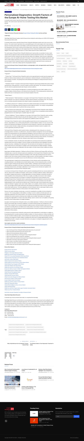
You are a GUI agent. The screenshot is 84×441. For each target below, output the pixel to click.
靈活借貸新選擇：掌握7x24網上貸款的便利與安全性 (67, 20)
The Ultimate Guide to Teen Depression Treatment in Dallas (41, 344)
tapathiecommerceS (25, 389)
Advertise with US (43, 1)
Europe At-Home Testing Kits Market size (16, 324)
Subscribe (76, 416)
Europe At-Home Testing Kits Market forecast (35, 327)
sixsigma (23, 372)
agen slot (63, 71)
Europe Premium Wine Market (11, 249)
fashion (58, 53)
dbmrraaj (14, 352)
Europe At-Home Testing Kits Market (31, 33)
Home (17, 5)
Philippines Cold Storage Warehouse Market (13, 252)
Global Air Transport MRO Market (11, 273)
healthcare (59, 61)
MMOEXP (58, 66)
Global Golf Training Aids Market (11, 283)
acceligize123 (7, 389)
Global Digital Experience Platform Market (13, 270)
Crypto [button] (37, 5)
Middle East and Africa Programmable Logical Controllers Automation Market (20, 288)
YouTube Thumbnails (61, 58)
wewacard (59, 17)
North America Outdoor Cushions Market (13, 278)
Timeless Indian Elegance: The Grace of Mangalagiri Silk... (29, 387)
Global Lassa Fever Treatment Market (12, 289)
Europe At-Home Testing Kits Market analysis (37, 332)
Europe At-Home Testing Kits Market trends (17, 327)
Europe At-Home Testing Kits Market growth (17, 329)
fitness (58, 71)
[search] (78, 5)
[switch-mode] (78, 1)
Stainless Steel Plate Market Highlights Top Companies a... (45, 370)
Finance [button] (49, 5)
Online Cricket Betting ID (72, 68)
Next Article (32, 341)
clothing (70, 61)
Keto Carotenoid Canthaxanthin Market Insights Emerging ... (12, 370)
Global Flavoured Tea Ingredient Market (12, 272)
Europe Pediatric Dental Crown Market (12, 280)
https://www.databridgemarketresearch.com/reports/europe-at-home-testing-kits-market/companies (26, 224)
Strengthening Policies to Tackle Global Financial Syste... (12, 387)
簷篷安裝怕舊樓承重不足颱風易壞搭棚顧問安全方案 (72, 25)
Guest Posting (36, 1)
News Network (21, 1)
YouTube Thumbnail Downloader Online (64, 55)
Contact (6, 1)
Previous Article (25, 341)
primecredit (59, 21)
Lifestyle (68, 58)
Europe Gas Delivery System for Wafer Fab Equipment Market (17, 268)
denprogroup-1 (33, 426)
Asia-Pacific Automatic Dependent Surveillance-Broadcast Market (18, 292)
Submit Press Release (29, 1)
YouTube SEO (74, 58)
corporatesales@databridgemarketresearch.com (17, 317)
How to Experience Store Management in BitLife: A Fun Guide (45, 419)
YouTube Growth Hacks (61, 68)
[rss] (6, 421)
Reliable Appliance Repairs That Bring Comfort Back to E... (46, 412)
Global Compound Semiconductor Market (13, 260)
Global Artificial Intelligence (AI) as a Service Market (15, 284)
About (16, 1)
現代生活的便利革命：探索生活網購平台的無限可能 (67, 16)
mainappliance (41, 414)
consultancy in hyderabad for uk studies (29, 370)
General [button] (68, 5)
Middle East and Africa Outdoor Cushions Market (14, 281)
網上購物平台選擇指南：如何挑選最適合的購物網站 (67, 31)
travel (63, 53)
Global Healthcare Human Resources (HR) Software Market (17, 262)
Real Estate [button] (61, 5)
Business (9, 9)
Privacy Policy (11, 1)
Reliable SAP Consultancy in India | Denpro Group (42, 425)
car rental (65, 63)
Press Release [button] (24, 5)
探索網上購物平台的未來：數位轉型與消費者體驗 (66, 35)
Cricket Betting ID (72, 66)
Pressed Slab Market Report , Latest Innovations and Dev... (45, 377)
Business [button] (43, 5)
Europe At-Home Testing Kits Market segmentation (18, 332)
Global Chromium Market (10, 251)
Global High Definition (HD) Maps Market (13, 265)
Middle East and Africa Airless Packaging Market (14, 254)
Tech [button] (55, 5)
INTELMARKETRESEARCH (9, 372)
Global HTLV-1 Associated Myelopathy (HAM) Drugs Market (17, 256)
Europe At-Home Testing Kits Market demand (35, 329)
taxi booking (59, 63)
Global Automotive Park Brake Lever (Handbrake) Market (16, 257)
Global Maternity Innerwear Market (12, 275)
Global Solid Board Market (10, 286)
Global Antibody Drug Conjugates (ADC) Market (14, 264)
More (74, 5)
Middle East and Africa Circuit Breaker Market (14, 267)
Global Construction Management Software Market (15, 276)
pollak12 (40, 422)
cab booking (71, 63)
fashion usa (65, 66)
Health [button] (31, 5)
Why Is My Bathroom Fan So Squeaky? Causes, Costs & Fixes (17, 344)
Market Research (16, 9)
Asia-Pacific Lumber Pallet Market (11, 259)
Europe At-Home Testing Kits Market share (33, 324)
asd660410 (67, 26)
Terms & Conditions (74, 437)
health (67, 53)
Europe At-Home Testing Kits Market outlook (17, 334)
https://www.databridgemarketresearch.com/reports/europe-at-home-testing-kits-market (23, 68)
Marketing (65, 61)
